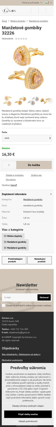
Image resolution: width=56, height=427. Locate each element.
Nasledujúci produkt (39, 260)
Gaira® (14, 185)
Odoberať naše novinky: (27, 289)
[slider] (21, 38)
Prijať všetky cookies (28, 414)
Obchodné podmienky (12, 360)
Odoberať (44, 297)
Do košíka (34, 165)
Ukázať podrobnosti (28, 421)
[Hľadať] (34, 10)
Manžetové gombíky (32, 199)
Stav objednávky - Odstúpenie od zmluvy (21, 354)
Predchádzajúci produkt (15, 260)
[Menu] (50, 10)
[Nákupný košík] (42, 10)
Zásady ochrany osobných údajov (28, 405)
